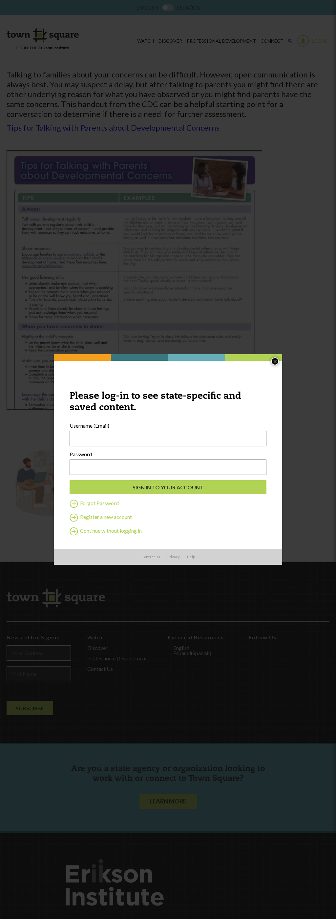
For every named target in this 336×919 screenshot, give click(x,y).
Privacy (173, 557)
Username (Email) (89, 425)
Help (191, 557)
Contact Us (150, 557)
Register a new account (105, 517)
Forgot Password (99, 503)
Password (81, 454)
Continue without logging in (110, 530)
